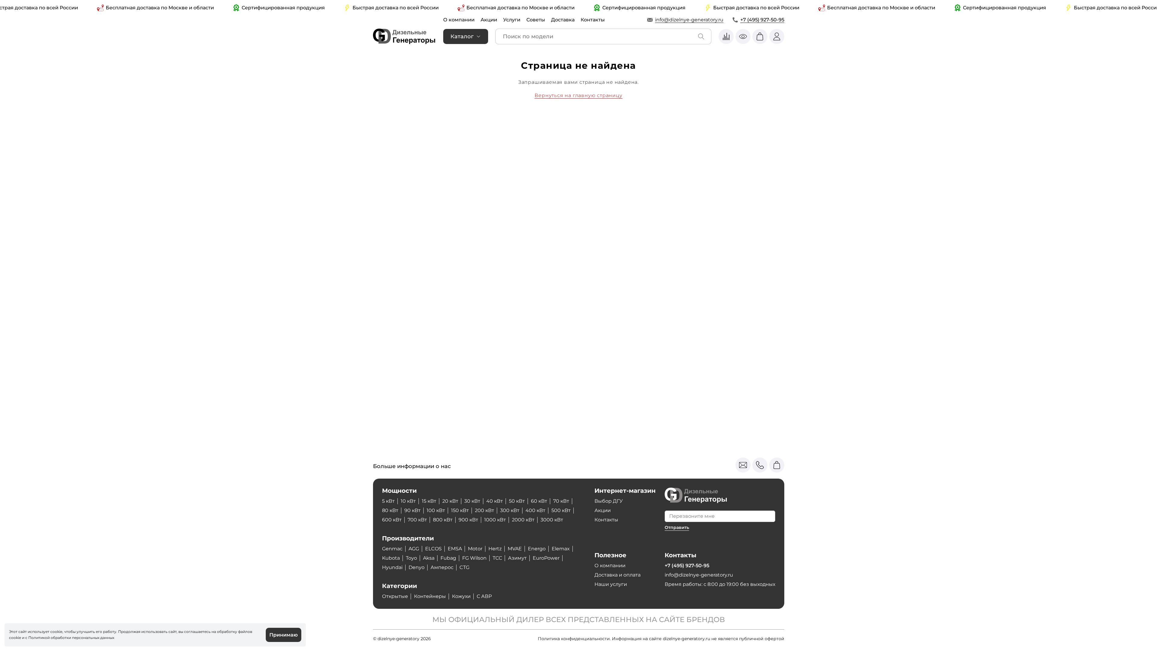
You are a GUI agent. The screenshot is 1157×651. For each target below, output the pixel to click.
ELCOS (433, 549)
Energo (537, 549)
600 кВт (392, 520)
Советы (535, 20)
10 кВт (408, 501)
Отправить (677, 527)
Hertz (495, 549)
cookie (15, 637)
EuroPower (546, 558)
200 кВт (484, 510)
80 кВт (390, 510)
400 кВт (535, 510)
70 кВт (561, 501)
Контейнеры (430, 596)
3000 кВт (552, 520)
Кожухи (461, 596)
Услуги (511, 20)
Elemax (561, 549)
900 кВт (468, 520)
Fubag (448, 558)
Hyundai (392, 567)
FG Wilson (474, 558)
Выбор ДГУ (608, 501)
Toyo (411, 558)
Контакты (593, 20)
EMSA (455, 549)
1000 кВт (495, 520)
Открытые (395, 596)
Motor (475, 549)
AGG (414, 549)
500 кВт (561, 510)
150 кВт (460, 510)
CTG (464, 567)
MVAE (515, 549)
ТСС (497, 558)
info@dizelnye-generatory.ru (689, 20)
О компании (459, 20)
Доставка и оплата (617, 575)
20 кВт (450, 501)
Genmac (392, 549)
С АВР (484, 596)
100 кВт (436, 510)
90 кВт (412, 510)
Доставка (563, 20)
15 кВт (429, 501)
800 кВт (443, 520)
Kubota (391, 558)
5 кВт (388, 501)
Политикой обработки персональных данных (71, 637)
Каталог (462, 36)
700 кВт (417, 520)
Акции (489, 20)
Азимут (517, 558)
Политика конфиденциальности (574, 638)
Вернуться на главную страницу (578, 95)
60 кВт (539, 501)
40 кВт (494, 501)
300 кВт (509, 510)
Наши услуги (610, 584)
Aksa (428, 558)
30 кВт (472, 501)
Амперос (442, 567)
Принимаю (283, 635)
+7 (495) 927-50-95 (762, 20)
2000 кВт (523, 520)
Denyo (417, 567)
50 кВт (517, 501)
